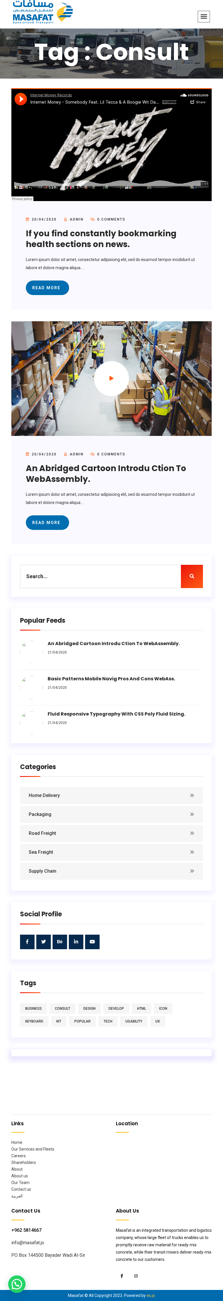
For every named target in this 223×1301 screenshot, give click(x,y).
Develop (116, 1009)
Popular (82, 1021)
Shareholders (23, 1162)
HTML (141, 1009)
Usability (133, 1021)
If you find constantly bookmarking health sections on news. (101, 239)
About (17, 1169)
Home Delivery (44, 795)
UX (157, 1021)
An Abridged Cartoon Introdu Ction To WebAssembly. (106, 473)
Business (33, 1009)
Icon (163, 1009)
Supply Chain (42, 871)
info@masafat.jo (27, 1242)
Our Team (20, 1182)
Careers (18, 1155)
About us (19, 1176)
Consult (62, 1009)
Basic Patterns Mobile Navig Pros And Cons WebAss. (111, 678)
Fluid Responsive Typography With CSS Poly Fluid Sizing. (116, 714)
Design (89, 1009)
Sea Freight (41, 852)
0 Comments (110, 219)
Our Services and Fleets (32, 1149)
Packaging (40, 814)
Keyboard (34, 1021)
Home (16, 1142)
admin (77, 219)
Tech (108, 1021)
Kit (58, 1021)
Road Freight (42, 833)
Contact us (21, 1189)
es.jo (151, 1295)
